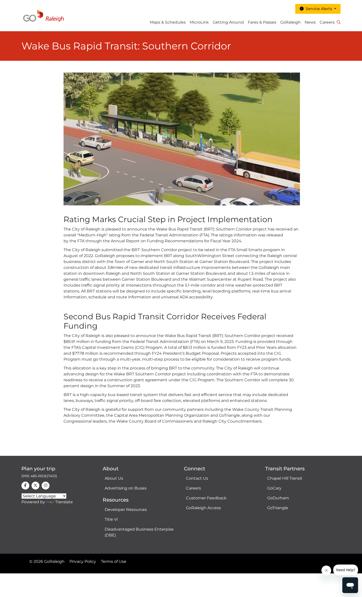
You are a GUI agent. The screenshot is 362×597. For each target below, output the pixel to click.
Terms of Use (113, 561)
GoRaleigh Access (203, 507)
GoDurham (278, 498)
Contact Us (197, 478)
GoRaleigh (290, 22)
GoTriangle (277, 507)
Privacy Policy (82, 561)
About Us (114, 478)
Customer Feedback (206, 498)
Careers (327, 22)
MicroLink (199, 22)
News (310, 22)
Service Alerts (318, 8)
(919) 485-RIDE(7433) (39, 476)
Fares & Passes (262, 22)
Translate (64, 502)
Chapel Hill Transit (284, 478)
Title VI (111, 519)
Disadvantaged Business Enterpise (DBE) (139, 532)
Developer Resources (126, 509)
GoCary (274, 488)
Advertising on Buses (126, 488)
